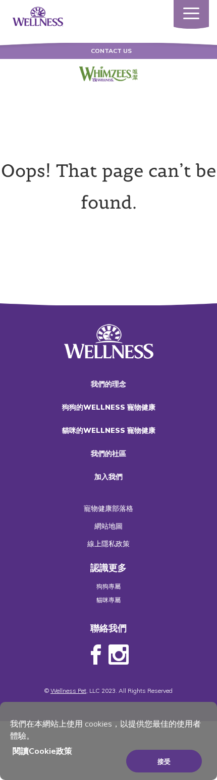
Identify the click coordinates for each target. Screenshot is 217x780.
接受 (164, 761)
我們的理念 (108, 383)
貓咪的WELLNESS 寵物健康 (108, 430)
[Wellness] (38, 16)
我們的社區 (108, 453)
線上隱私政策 (108, 543)
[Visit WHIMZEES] (108, 74)
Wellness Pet (68, 690)
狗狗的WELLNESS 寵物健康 (108, 407)
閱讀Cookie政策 (42, 751)
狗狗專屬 (108, 586)
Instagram (118, 655)
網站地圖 (108, 526)
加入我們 (108, 476)
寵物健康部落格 (108, 508)
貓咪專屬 (108, 600)
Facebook (96, 655)
